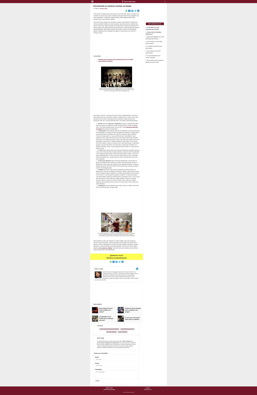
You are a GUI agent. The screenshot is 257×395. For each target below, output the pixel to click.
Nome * (97, 357)
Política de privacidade (109, 389)
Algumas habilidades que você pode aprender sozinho (155, 37)
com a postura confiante (105, 248)
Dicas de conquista (111, 331)
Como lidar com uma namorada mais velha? (152, 28)
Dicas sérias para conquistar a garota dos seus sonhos (155, 61)
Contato (148, 388)
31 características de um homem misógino (153, 56)
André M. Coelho (103, 8)
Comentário (98, 369)
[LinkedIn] (137, 269)
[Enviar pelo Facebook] (129, 11)
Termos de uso (147, 389)
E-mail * (97, 363)
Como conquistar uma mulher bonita (109, 329)
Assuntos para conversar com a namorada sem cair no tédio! (115, 59)
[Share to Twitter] (135, 11)
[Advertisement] (116, 44)
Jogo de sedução (122, 331)
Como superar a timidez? (105, 61)
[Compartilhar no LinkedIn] (138, 11)
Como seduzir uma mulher (127, 329)
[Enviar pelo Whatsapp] (126, 11)
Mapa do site (109, 388)
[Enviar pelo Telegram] (132, 11)
